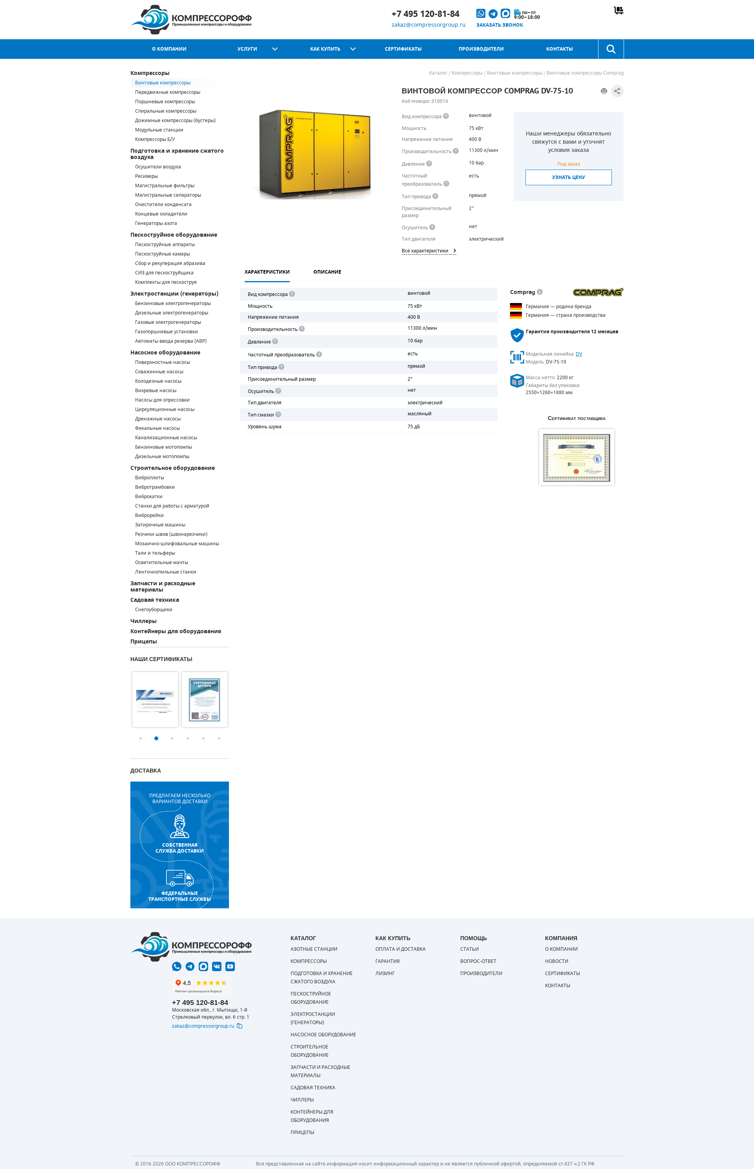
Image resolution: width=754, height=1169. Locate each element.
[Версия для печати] (604, 91)
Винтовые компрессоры (162, 82)
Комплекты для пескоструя (166, 282)
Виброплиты (149, 477)
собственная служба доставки (180, 848)
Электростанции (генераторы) (174, 294)
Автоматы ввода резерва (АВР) (171, 341)
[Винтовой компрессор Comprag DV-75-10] (313, 153)
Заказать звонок (499, 25)
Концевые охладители (161, 213)
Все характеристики (425, 250)
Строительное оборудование (172, 468)
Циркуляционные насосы (164, 409)
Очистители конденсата (163, 204)
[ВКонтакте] (216, 966)
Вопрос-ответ (478, 961)
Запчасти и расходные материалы (162, 586)
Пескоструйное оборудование (173, 235)
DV (579, 354)
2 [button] (156, 738)
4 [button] (188, 738)
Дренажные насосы (158, 418)
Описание (327, 272)
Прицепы (143, 641)
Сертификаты (403, 49)
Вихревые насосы (155, 390)
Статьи (469, 949)
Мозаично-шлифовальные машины (177, 543)
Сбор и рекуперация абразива (170, 263)
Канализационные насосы (166, 437)
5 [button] (203, 738)
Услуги (247, 49)
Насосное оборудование (165, 353)
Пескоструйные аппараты (165, 244)
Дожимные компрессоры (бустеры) (175, 120)
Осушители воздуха (158, 166)
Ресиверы (146, 176)
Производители (481, 49)
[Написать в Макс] (203, 966)
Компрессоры (150, 73)
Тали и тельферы (155, 553)
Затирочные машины (160, 524)
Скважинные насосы (159, 371)
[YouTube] (230, 966)
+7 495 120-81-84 (425, 14)
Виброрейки (149, 515)
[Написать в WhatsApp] (176, 966)
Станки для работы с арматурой (172, 506)
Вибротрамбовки (155, 487)
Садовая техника (154, 600)
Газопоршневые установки (166, 331)
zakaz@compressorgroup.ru (429, 25)
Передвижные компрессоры (167, 92)
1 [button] (140, 738)
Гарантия (387, 961)
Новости (556, 961)
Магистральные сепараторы (168, 195)
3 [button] (172, 738)
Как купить (325, 49)
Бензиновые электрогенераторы (173, 303)
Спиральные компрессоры (165, 111)
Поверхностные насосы (162, 362)
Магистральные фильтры (164, 185)
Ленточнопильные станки (165, 571)
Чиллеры (143, 621)
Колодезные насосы (158, 381)
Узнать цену (568, 177)
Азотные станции (314, 949)
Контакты (559, 49)
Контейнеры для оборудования (175, 631)
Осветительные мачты (161, 562)
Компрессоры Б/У (155, 139)
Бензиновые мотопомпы (163, 447)
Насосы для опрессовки (162, 400)
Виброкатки (149, 496)
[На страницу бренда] (598, 292)
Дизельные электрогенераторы (171, 312)
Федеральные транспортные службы (179, 896)
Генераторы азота (156, 223)
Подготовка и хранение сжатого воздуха (177, 154)
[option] (155, 699)
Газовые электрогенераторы (168, 322)
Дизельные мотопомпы (162, 456)
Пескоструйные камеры (162, 254)
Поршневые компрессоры (165, 101)
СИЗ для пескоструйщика (164, 272)
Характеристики (267, 272)
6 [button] (219, 738)
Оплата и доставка (400, 949)
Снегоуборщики (153, 609)
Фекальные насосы (157, 428)
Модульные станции (159, 129)
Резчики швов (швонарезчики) (171, 534)
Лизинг (385, 973)
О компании (169, 49)
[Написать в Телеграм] (190, 966)
